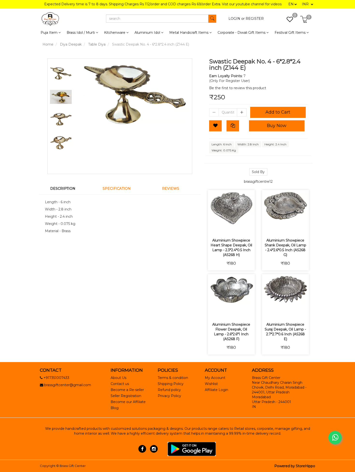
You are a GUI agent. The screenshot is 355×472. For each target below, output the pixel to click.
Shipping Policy (171, 384)
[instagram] (153, 448)
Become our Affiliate (128, 402)
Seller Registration (126, 396)
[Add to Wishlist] (215, 125)
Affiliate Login (216, 390)
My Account (215, 378)
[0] (287, 21)
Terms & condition (173, 378)
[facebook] (142, 448)
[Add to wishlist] (225, 228)
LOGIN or (236, 18)
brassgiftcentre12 (258, 181)
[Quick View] (248, 228)
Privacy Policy (169, 396)
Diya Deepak (71, 44)
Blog (115, 408)
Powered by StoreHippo (294, 466)
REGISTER (255, 18)
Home (48, 44)
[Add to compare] (237, 228)
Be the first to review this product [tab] (237, 88)
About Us (118, 378)
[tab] (66, 188)
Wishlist (211, 384)
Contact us (120, 384)
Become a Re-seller (127, 390)
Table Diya (97, 44)
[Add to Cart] (214, 228)
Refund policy (169, 390)
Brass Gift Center (73, 466)
